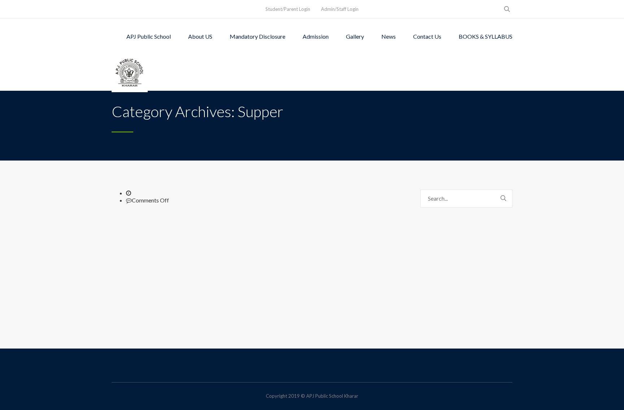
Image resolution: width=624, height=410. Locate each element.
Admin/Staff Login (340, 9)
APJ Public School (148, 36)
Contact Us (427, 36)
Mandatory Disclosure (257, 36)
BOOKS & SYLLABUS (485, 36)
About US (200, 36)
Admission (316, 36)
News (388, 36)
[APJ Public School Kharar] (130, 73)
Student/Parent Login (287, 9)
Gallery (355, 36)
